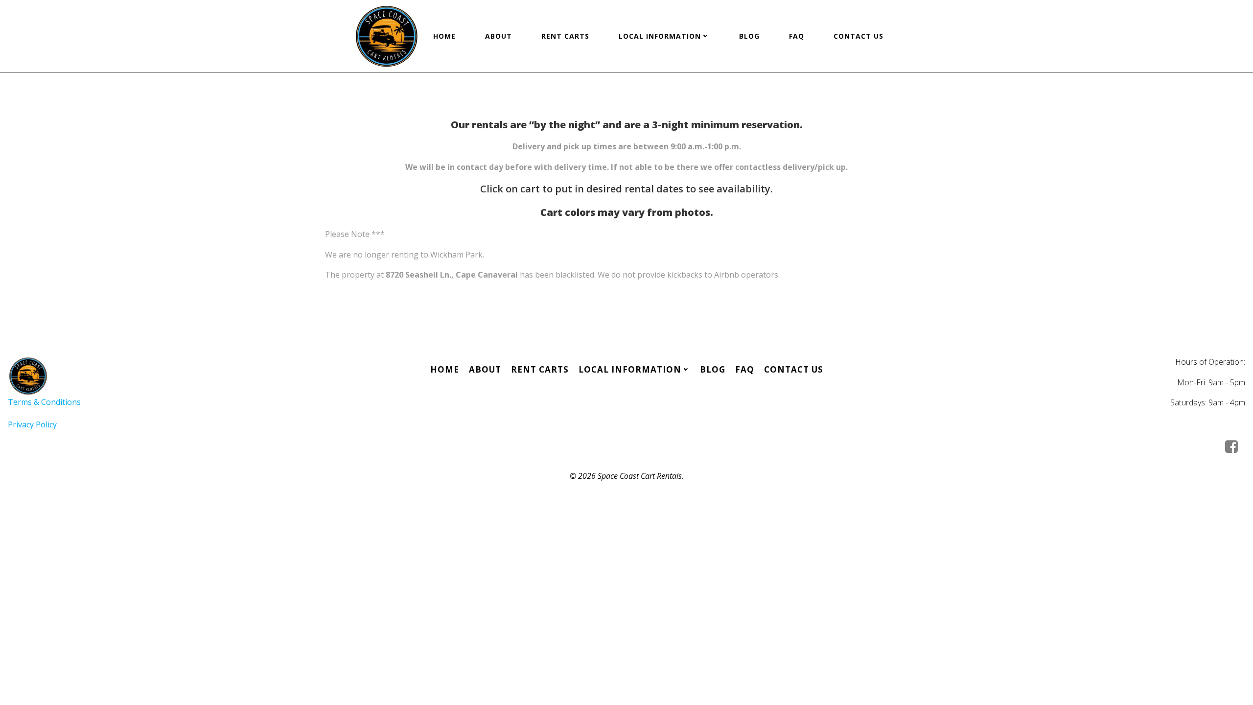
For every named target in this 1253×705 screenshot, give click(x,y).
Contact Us (858, 36)
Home (444, 36)
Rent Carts (565, 36)
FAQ (796, 36)
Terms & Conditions (44, 402)
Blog (749, 36)
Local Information (660, 36)
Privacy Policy (32, 424)
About (498, 36)
